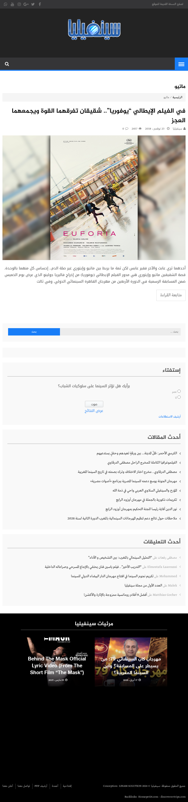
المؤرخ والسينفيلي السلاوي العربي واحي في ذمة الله (145, 490)
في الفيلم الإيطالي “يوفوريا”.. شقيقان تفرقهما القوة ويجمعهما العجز (99, 116)
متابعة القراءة (171, 295)
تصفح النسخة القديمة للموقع (167, 4)
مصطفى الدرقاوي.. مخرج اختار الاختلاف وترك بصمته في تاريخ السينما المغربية (127, 472)
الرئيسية (177, 97)
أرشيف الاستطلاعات (170, 417)
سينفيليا (177, 129)
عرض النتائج (94, 410)
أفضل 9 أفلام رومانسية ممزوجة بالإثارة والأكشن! (115, 595)
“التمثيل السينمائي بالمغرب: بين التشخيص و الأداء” (120, 557)
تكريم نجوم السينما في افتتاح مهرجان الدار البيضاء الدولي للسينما (112, 576)
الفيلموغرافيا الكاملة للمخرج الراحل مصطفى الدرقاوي (142, 462)
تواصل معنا (24, 786)
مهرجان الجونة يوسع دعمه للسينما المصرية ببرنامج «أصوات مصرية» (133, 481)
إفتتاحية (67, 786)
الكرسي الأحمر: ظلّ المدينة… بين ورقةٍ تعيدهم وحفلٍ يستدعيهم (137, 453)
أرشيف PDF (41, 786)
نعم (174, 392)
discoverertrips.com (173, 797)
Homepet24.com (148, 797)
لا (176, 398)
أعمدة (55, 786)
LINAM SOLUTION (130, 786)
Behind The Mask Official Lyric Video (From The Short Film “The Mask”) (57, 666)
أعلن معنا (7, 786)
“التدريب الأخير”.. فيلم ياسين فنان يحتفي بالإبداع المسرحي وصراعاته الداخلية (93, 567)
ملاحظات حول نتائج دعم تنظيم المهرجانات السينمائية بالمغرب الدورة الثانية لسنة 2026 (122, 518)
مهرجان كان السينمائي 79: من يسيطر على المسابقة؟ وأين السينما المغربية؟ (131, 666)
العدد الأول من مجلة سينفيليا (143, 585)
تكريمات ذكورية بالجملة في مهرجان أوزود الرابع (146, 500)
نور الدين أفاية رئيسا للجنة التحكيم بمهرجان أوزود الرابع (141, 509)
